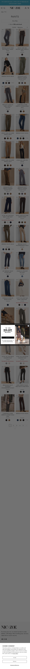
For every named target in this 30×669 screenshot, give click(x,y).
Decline (14, 661)
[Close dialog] (28, 326)
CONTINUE (8, 337)
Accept (14, 657)
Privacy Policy (15, 653)
